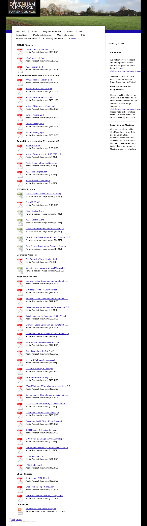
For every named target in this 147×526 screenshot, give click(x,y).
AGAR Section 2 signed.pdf (38, 180)
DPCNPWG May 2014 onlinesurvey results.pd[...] (48, 386)
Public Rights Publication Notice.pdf (42, 163)
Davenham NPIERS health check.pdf (42, 412)
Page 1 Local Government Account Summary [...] (48, 237)
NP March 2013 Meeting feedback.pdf (43, 342)
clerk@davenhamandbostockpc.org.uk (127, 71)
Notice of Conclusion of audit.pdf (40, 106)
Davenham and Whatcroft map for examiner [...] (47, 307)
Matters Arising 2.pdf (35, 123)
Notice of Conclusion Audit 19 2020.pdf (43, 154)
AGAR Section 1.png (35, 211)
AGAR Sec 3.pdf (33, 145)
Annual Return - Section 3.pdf (39, 97)
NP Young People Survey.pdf (39, 377)
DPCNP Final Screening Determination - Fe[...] (47, 447)
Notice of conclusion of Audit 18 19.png (43, 193)
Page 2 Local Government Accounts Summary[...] (48, 246)
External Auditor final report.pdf (40, 49)
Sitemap (19, 520)
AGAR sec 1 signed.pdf (36, 172)
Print (13, 520)
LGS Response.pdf (34, 456)
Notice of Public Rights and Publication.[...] (45, 228)
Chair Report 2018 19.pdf (37, 478)
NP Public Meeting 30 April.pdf (39, 368)
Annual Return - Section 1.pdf (39, 80)
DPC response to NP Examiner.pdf (41, 290)
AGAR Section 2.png (35, 220)
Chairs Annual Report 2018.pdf (40, 487)
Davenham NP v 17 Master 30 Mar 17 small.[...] (47, 333)
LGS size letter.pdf (34, 465)
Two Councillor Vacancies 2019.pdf (41, 259)
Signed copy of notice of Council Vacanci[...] (45, 268)
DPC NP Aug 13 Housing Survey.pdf (42, 430)
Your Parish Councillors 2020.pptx (41, 508)
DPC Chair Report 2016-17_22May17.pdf (44, 495)
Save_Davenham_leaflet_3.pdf (40, 351)
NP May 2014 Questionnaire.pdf (40, 360)
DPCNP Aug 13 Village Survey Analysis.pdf (45, 439)
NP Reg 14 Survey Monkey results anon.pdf (45, 404)
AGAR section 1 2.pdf (35, 58)
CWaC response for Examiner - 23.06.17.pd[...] (47, 316)
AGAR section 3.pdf (34, 67)
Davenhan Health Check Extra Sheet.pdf (44, 421)
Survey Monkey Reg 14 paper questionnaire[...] (47, 395)
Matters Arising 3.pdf (35, 132)
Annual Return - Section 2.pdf (39, 88)
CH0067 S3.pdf (32, 202)
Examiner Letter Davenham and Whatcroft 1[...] (47, 281)
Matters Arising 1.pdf (35, 115)
